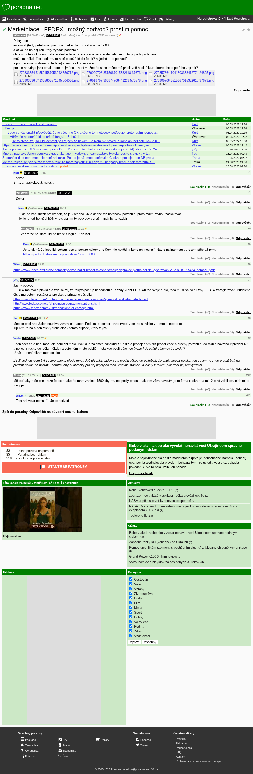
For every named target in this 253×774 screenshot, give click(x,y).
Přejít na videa (12, 536)
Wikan (196, 145)
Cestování (141, 579)
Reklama (181, 743)
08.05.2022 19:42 (236, 145)
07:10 (54, 395)
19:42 (41, 264)
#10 (248, 374)
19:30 (67, 244)
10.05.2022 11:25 (236, 149)
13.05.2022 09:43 (236, 153)
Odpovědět (242, 90)
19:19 (63, 208)
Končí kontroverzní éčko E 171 (151, 490)
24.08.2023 (49, 375)
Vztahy (139, 589)
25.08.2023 (42, 395)
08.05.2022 (53, 35)
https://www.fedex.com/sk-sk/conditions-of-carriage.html (53, 308)
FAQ (178, 752)
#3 (249, 207)
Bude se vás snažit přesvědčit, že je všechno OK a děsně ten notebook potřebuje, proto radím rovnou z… (83, 132)
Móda (138, 608)
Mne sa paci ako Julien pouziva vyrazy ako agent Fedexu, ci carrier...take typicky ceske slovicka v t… (76, 153)
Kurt (195, 124)
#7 (249, 279)
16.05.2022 (29, 338)
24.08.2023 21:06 (236, 162)
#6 (249, 263)
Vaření (138, 584)
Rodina (139, 626)
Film (137, 603)
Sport (138, 612)
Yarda (196, 158)
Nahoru (82, 412)
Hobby (138, 617)
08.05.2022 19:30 (236, 141)
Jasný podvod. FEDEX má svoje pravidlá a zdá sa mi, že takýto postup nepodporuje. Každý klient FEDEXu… (81, 149)
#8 (249, 317)
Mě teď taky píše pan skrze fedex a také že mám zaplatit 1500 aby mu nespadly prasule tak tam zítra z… (78, 162)
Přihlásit (227, 18)
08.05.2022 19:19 (236, 132)
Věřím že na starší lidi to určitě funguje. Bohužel (44, 137)
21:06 (60, 375)
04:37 (40, 338)
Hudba (138, 598)
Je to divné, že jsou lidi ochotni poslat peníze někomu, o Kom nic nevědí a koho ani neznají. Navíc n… (86, 141)
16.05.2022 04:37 (236, 157)
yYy (195, 149)
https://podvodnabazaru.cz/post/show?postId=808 (59, 254)
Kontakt (180, 756)
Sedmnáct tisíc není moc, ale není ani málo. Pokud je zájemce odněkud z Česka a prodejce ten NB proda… (79, 158)
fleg (194, 153)
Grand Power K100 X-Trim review (153, 556)
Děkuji (9, 128)
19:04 (64, 35)
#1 (249, 172)
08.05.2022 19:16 (236, 124)
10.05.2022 (26, 280)
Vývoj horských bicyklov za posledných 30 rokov (164, 562)
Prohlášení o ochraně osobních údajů (198, 761)
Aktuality (134, 482)
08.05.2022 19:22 (236, 136)
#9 (249, 337)
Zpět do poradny (15, 412)
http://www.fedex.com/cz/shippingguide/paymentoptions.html (56, 303)
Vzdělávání (142, 636)
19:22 (80, 228)
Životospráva (143, 594)
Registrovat (242, 18)
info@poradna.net (139, 769)
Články (132, 525)
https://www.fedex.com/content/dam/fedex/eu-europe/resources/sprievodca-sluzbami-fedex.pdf (80, 299)
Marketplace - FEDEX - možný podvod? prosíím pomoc (78, 29)
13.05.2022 (30, 318)
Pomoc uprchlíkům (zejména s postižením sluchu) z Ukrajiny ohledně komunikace (188, 547)
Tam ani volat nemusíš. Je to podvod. (32, 166)
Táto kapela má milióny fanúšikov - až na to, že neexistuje (40, 482)
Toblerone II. (138, 515)
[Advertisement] (126, 105)
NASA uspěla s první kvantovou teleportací (160, 501)
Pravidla (181, 738)
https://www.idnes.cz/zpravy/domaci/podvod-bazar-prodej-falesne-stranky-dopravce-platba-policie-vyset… (77, 145)
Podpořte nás (11, 444)
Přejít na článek (141, 473)
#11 (248, 395)
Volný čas (75, 35)
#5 (249, 243)
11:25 (38, 280)
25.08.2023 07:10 (236, 166)
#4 (249, 228)
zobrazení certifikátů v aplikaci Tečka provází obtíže (166, 495)
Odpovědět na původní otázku (52, 412)
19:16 (42, 172)
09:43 (41, 318)
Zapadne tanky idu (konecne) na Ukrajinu (158, 542)
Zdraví (138, 631)
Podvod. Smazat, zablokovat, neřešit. (29, 124)
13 (150, 515)
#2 (249, 192)
